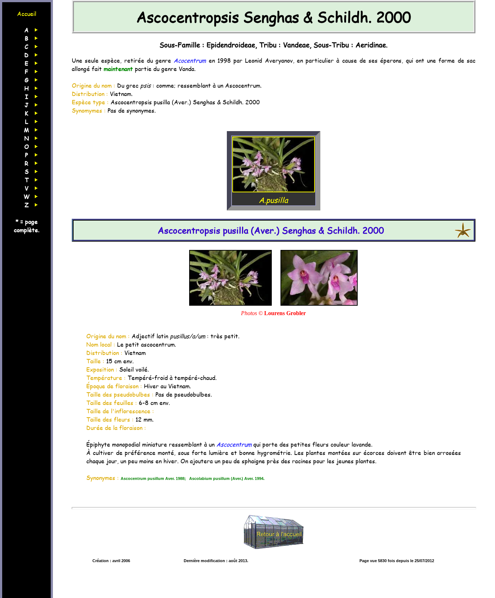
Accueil (26, 13)
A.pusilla (273, 200)
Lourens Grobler (285, 313)
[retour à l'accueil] (273, 553)
